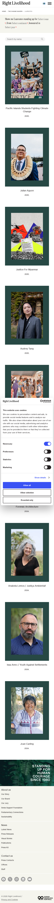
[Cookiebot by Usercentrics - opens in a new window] (40, 401)
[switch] (47, 452)
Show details (40, 477)
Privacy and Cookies (9, 899)
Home (4, 11)
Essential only (27, 500)
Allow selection (27, 493)
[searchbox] (43, 19)
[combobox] (43, 20)
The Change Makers (15, 11)
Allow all (27, 485)
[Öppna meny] (49, 3)
